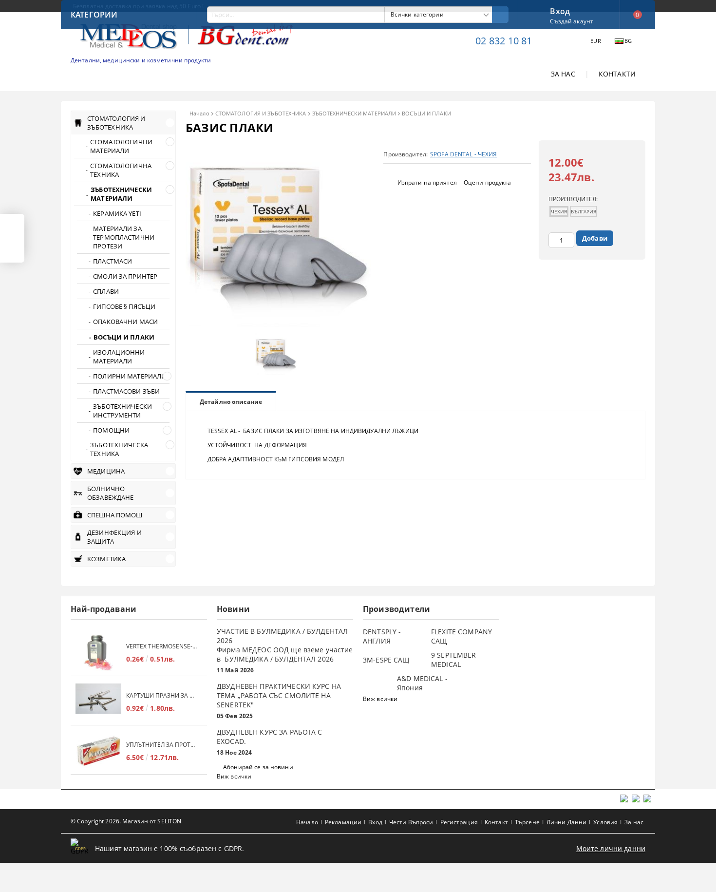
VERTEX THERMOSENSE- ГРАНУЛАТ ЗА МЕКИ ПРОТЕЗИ (161, 646)
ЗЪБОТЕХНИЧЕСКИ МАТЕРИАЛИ (354, 113)
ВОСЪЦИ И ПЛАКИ (426, 113)
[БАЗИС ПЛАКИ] (278, 323)
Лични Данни (566, 822)
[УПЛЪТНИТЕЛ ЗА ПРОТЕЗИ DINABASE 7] (98, 751)
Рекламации (343, 822)
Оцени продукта (487, 182)
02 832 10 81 (503, 40)
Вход (560, 10)
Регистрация (459, 822)
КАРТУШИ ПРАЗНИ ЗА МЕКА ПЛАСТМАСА (161, 695)
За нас (633, 822)
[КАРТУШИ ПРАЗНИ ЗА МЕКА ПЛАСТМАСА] (98, 701)
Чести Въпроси (411, 822)
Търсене (527, 822)
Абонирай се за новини (258, 767)
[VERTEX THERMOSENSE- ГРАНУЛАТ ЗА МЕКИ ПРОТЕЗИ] (98, 652)
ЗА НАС (563, 73)
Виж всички (234, 776)
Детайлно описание (231, 402)
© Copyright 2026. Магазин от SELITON (126, 821)
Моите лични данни (610, 848)
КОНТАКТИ (617, 73)
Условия (605, 822)
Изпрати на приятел (427, 182)
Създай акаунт (571, 21)
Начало (199, 113)
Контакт (496, 822)
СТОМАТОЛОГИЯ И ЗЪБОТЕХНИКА (260, 113)
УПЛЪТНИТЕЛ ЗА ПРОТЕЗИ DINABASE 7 (161, 744)
